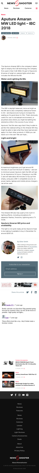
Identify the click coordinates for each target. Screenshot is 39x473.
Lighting (20, 429)
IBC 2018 (15, 33)
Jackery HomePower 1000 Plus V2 (25, 374)
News (6, 8)
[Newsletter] (36, 3)
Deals (19, 439)
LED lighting (6, 33)
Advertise (19, 447)
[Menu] (37, 8)
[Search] (2, 3)
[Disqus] (19, 327)
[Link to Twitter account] (12, 395)
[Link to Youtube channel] (23, 395)
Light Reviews (19, 432)
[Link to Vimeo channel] (27, 395)
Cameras (28, 8)
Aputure (30, 33)
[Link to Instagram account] (19, 395)
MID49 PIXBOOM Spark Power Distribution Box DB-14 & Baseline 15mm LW (25, 364)
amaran (23, 33)
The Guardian (33, 246)
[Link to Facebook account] (15, 395)
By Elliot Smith (22, 242)
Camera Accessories (21, 360)
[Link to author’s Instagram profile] (21, 257)
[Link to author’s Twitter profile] (18, 257)
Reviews (16, 8)
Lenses (19, 425)
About (19, 444)
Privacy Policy (19, 451)
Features (19, 411)
